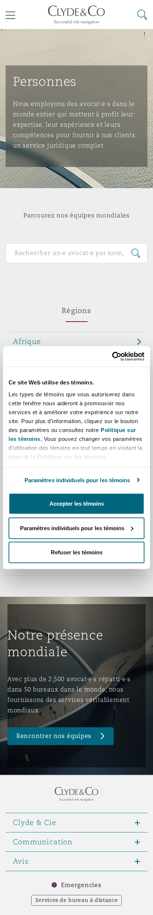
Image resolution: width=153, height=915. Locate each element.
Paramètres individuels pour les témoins (77, 480)
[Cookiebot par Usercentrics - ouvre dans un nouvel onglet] (111, 356)
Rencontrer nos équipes (53, 736)
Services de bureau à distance (76, 900)
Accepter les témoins (76, 503)
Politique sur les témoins (71, 456)
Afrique (27, 341)
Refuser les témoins (76, 552)
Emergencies (81, 885)
